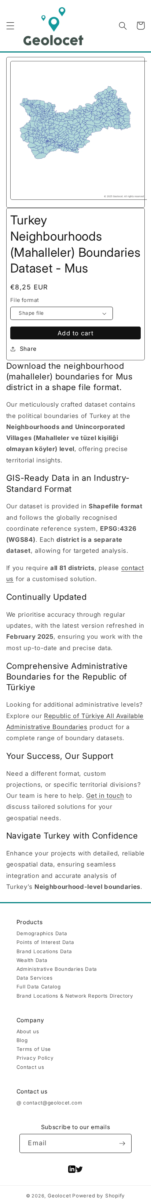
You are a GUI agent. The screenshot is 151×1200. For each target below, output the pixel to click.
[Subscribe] (122, 1143)
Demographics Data (41, 933)
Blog (22, 1040)
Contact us (30, 1067)
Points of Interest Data (45, 942)
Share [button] (28, 348)
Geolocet (59, 1196)
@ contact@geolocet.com (49, 1103)
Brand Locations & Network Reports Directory (74, 996)
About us (27, 1031)
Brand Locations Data (44, 951)
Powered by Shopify (98, 1196)
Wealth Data (31, 960)
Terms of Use (33, 1049)
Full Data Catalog (38, 987)
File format (24, 300)
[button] (10, 26)
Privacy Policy (35, 1058)
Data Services (34, 978)
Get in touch (105, 795)
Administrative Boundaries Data (56, 969)
